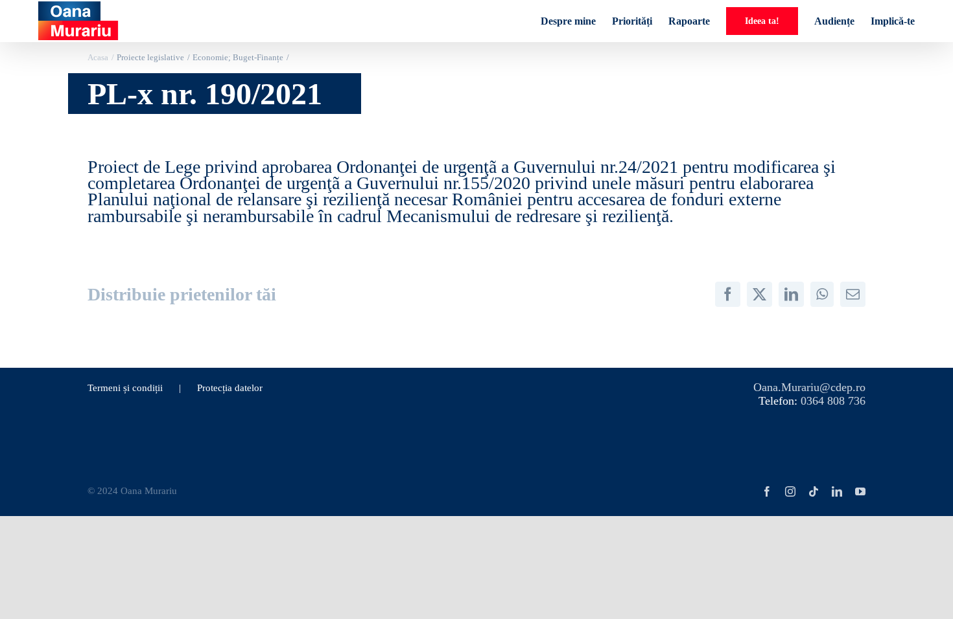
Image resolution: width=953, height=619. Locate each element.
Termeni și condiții (125, 388)
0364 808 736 (833, 400)
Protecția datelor (230, 388)
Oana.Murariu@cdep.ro (809, 387)
